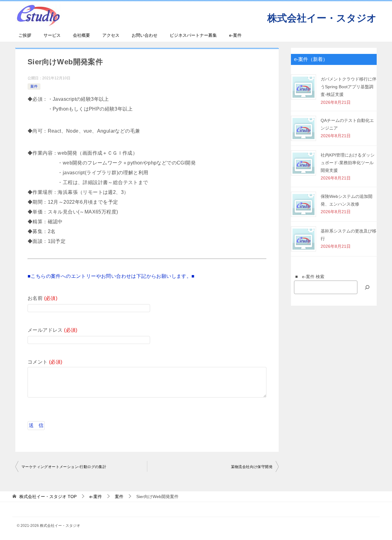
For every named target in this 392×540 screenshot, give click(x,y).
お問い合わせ (144, 35)
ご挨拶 (24, 35)
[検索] (367, 287)
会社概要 (81, 35)
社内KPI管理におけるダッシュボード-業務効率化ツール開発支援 (348, 163)
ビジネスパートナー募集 (193, 35)
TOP (48, 496)
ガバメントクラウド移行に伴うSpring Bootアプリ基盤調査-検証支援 (348, 87)
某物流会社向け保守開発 (252, 467)
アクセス (110, 35)
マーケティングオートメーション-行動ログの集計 (63, 467)
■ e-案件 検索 (307, 276)
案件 (34, 86)
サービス (52, 35)
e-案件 (235, 35)
